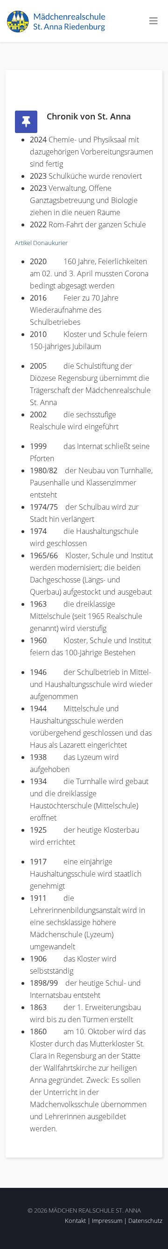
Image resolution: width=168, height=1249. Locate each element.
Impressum (107, 1220)
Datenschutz (145, 1220)
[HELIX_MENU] (153, 21)
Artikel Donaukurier (41, 243)
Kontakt (75, 1220)
